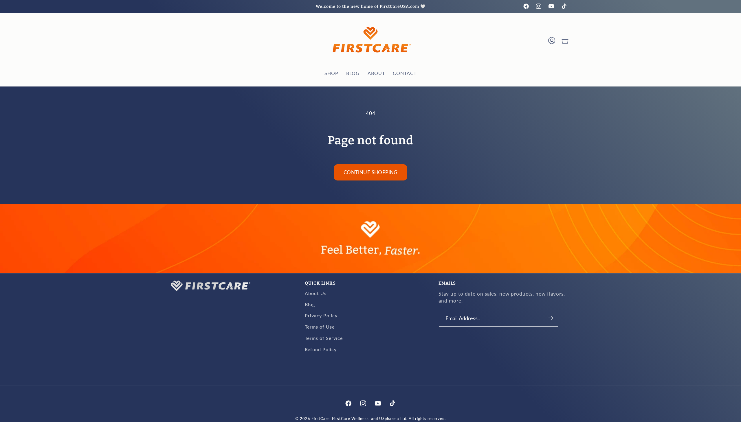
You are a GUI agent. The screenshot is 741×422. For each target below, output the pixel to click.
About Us (316, 293)
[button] (565, 40)
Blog (310, 304)
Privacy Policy (321, 315)
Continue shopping (370, 172)
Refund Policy (321, 349)
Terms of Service (324, 337)
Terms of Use (320, 326)
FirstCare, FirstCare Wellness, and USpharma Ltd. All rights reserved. (378, 419)
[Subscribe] (551, 318)
